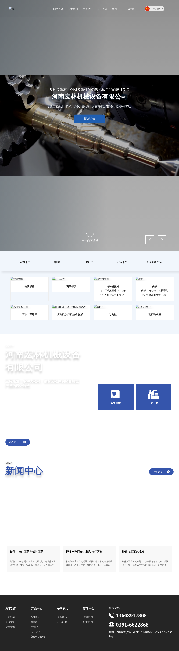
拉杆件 (89, 262)
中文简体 (156, 8)
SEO (116, 646)
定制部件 (25, 262)
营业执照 (108, 646)
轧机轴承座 (155, 314)
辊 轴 (57, 262)
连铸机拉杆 (113, 286)
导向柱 (113, 314)
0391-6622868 (132, 613)
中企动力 (138, 646)
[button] (149, 239)
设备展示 (116, 402)
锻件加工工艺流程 (133, 551)
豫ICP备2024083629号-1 (88, 646)
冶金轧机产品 (154, 262)
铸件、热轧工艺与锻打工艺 (27, 551)
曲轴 (154, 286)
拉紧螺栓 (29, 286)
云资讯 (154, 646)
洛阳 (146, 646)
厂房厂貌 (153, 402)
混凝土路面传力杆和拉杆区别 (84, 551)
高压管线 (71, 286)
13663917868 (131, 604)
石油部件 (122, 262)
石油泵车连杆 (29, 314)
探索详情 (89, 118)
